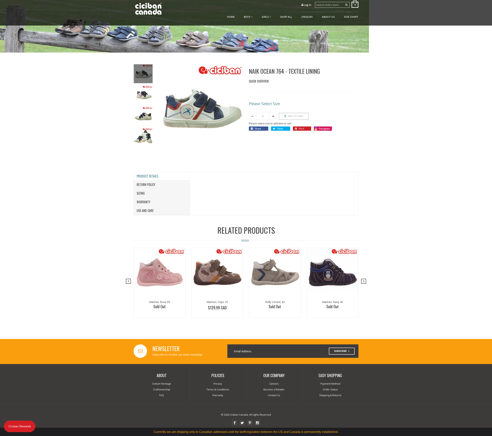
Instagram (324, 128)
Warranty (143, 202)
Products (310, 43)
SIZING (141, 193)
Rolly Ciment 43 (275, 302)
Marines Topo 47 (217, 302)
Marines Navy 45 (332, 302)
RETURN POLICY (146, 184)
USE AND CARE (145, 210)
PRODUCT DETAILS (147, 176)
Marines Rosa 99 (159, 302)
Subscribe (340, 351)
